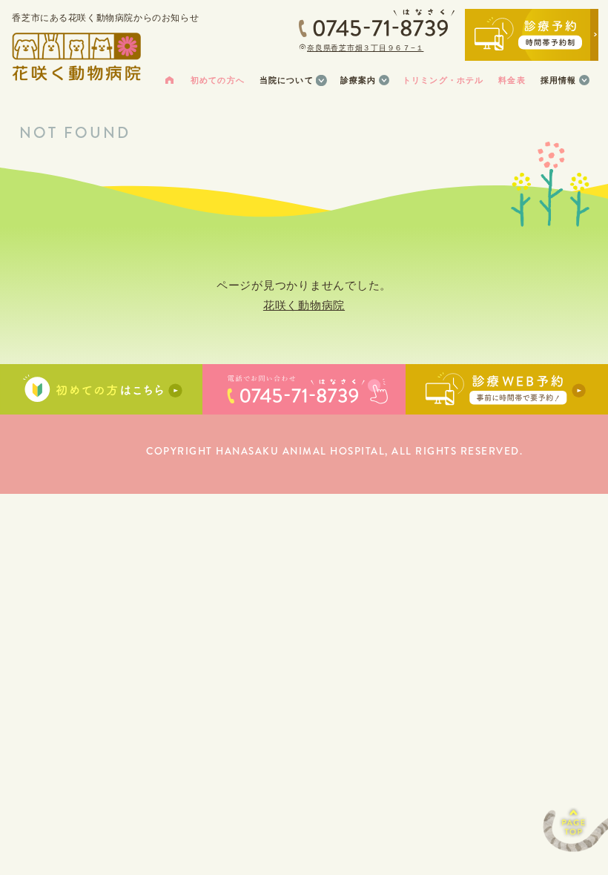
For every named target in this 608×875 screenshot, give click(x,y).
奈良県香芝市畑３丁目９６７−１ (365, 48)
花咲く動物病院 (304, 305)
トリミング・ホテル (443, 80)
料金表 (511, 80)
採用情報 (559, 80)
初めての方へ (218, 80)
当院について (287, 80)
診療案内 (358, 80)
